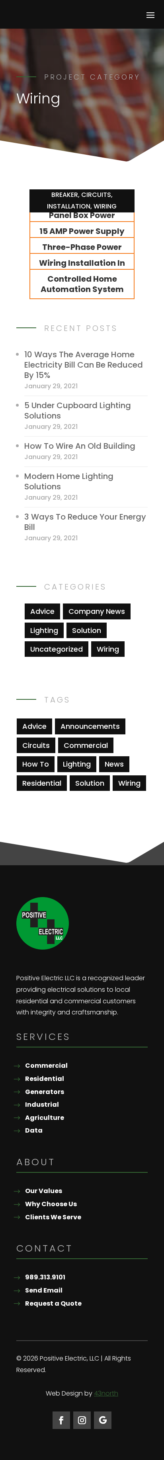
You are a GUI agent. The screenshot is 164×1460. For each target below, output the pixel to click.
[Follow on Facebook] (61, 1420)
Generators (44, 1091)
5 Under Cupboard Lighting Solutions (77, 410)
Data (34, 1130)
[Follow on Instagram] (82, 1420)
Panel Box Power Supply (82, 220)
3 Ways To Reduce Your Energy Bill (85, 522)
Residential (41, 783)
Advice (42, 611)
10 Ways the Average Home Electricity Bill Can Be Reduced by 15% (83, 364)
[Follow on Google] (102, 1420)
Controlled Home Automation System (82, 284)
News (114, 764)
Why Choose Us (51, 1204)
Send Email (43, 1290)
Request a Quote (53, 1303)
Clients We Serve (53, 1217)
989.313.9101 (45, 1277)
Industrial (42, 1104)
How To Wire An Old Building (79, 446)
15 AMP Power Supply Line (82, 236)
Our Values (43, 1190)
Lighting (44, 630)
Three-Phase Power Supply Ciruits (82, 252)
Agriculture (44, 1117)
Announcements (90, 726)
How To (35, 764)
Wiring (105, 206)
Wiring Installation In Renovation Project (82, 268)
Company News (96, 611)
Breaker (64, 194)
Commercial (86, 745)
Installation (68, 206)
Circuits (96, 194)
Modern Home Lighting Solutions (68, 481)
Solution (86, 630)
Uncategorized (56, 649)
